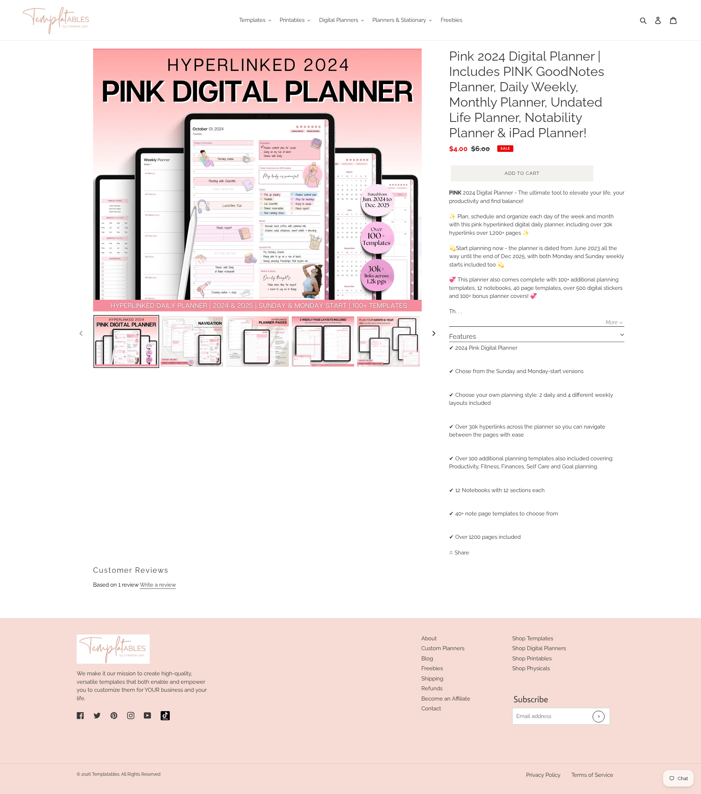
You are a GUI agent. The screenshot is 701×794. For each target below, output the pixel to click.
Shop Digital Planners (539, 648)
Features (462, 336)
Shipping (432, 678)
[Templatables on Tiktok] (165, 715)
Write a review (158, 585)
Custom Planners (442, 648)
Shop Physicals (531, 668)
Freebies (432, 668)
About (429, 638)
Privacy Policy (543, 775)
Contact (431, 708)
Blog (427, 658)
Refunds (432, 688)
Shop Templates (532, 638)
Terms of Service (592, 775)
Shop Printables (532, 658)
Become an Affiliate (445, 698)
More (611, 322)
